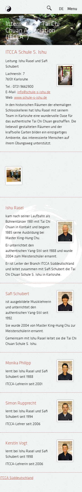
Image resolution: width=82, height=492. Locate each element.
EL (61, 29)
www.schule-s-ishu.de (30, 98)
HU (61, 81)
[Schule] (14, 181)
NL (61, 70)
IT (61, 60)
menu (72, 9)
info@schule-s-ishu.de (33, 92)
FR (61, 39)
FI (61, 50)
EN (61, 19)
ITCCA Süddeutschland (16, 478)
